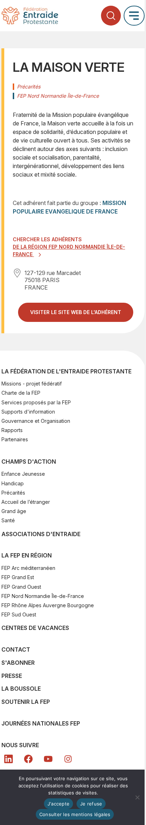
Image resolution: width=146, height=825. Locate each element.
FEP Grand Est (17, 577)
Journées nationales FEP (40, 723)
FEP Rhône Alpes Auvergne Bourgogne (47, 605)
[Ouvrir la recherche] (111, 16)
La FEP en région (26, 555)
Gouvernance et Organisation (35, 421)
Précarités (13, 493)
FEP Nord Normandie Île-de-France (42, 596)
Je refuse (91, 804)
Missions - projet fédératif (31, 384)
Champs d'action (28, 461)
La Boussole (21, 688)
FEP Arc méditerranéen (28, 568)
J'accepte (58, 804)
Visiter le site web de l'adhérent (81, 315)
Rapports (12, 430)
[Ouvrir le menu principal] (134, 15)
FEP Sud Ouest (18, 614)
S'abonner (18, 662)
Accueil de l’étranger (25, 502)
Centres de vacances (35, 627)
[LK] (8, 759)
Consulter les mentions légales (75, 814)
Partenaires (14, 439)
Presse (11, 675)
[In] (68, 759)
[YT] (48, 759)
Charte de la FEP (20, 393)
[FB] (28, 759)
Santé (8, 520)
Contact (15, 649)
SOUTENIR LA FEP (25, 701)
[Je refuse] (137, 797)
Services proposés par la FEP (36, 402)
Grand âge (13, 511)
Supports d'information (28, 412)
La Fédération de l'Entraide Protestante (66, 371)
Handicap (12, 483)
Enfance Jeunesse (23, 474)
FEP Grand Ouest (21, 587)
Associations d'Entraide (40, 534)
